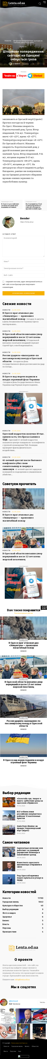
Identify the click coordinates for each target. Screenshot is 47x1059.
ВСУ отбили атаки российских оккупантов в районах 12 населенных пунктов (29, 814)
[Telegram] (25, 992)
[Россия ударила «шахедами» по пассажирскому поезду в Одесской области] (23, 706)
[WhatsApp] (36, 83)
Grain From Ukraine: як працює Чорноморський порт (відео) (29, 828)
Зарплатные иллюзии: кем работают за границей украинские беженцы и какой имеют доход (30, 851)
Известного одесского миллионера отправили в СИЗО (29, 864)
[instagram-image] (8, 1016)
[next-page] (26, 771)
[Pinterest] (30, 83)
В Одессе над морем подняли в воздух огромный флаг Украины (23, 761)
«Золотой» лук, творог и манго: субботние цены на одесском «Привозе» (30, 800)
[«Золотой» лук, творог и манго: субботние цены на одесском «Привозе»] (9, 802)
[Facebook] (18, 83)
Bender (17, 64)
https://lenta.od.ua (26, 222)
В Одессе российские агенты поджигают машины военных (10, 205)
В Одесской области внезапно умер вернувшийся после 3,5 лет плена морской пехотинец (22, 337)
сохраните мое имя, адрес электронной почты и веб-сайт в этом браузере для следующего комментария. (22, 284)
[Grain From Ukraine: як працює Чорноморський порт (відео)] (9, 830)
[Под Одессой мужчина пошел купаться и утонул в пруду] (9, 879)
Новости (8, 41)
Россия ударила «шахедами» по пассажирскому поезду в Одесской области (22, 358)
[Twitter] (24, 83)
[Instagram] (20, 992)
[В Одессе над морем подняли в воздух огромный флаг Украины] (23, 745)
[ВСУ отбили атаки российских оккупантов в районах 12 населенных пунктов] (9, 815)
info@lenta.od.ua (22, 979)
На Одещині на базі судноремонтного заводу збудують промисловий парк (34, 206)
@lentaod (13, 1001)
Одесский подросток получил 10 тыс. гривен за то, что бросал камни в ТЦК (23, 437)
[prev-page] (20, 771)
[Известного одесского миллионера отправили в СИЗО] (9, 866)
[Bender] (11, 63)
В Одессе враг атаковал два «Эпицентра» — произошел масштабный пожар (18, 316)
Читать (42, 1002)
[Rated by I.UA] (23, 1057)
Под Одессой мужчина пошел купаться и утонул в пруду (30, 877)
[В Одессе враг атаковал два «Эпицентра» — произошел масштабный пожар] (23, 498)
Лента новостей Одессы (19, 1043)
